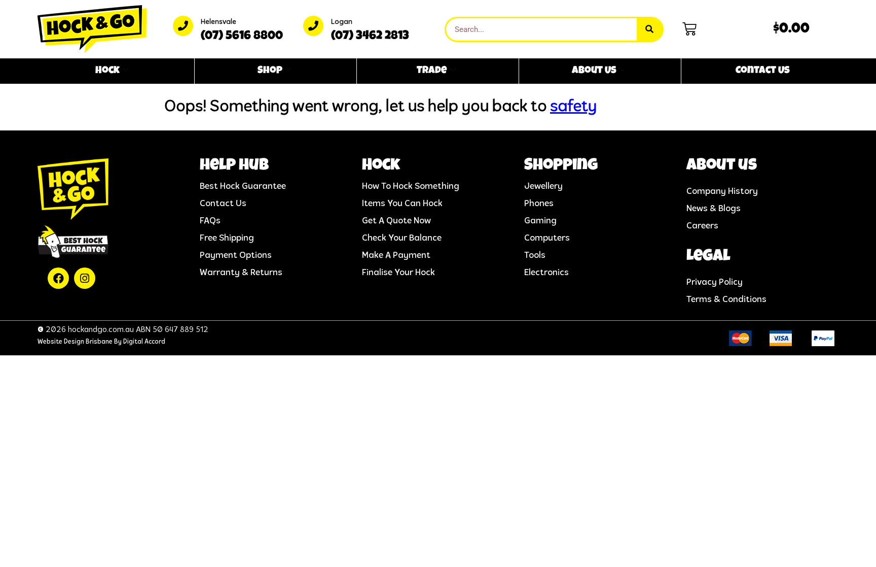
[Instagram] (84, 278)
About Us (594, 71)
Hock (107, 71)
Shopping (561, 166)
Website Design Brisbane (75, 342)
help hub (234, 166)
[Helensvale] (183, 26)
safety (573, 107)
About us (721, 166)
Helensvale (218, 22)
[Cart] (689, 29)
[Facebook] (58, 278)
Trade (432, 71)
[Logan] (313, 26)
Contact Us (763, 71)
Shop (270, 71)
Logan (341, 22)
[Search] (649, 29)
